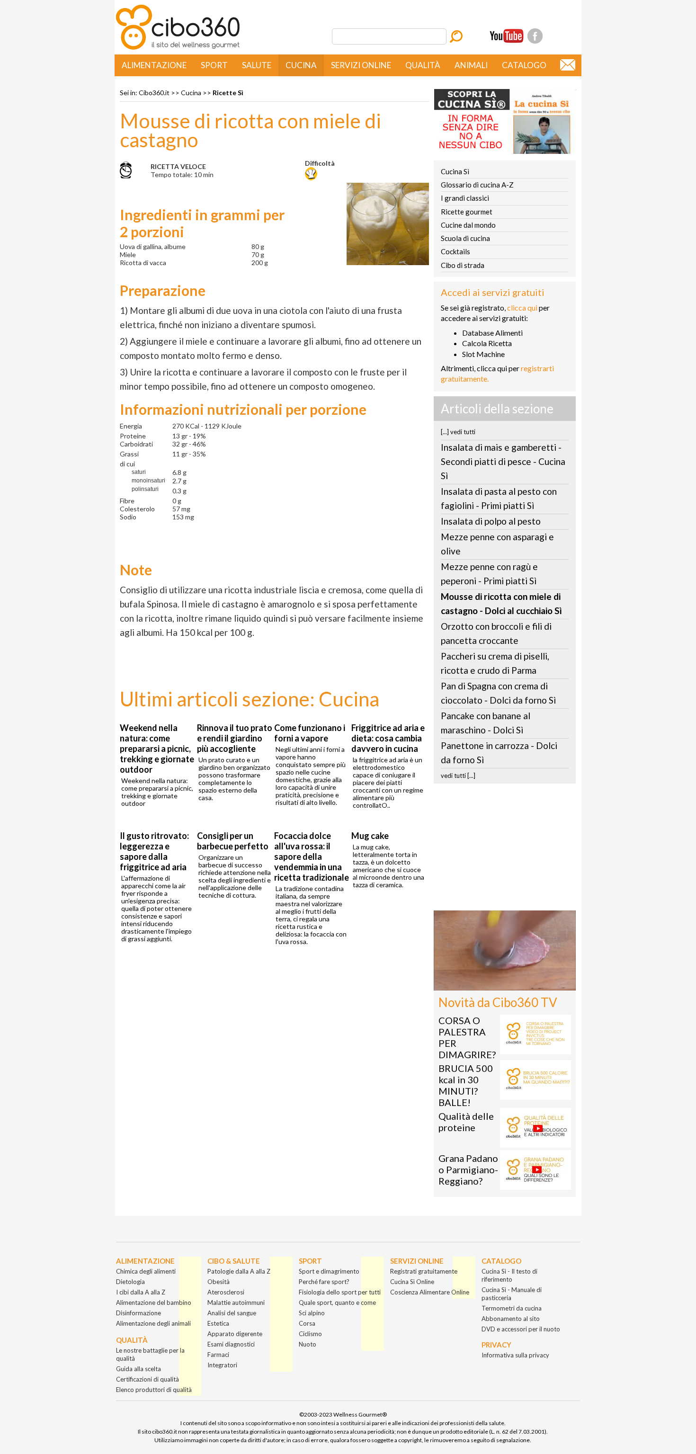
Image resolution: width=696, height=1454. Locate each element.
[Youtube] (506, 36)
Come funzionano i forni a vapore (309, 733)
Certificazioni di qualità (147, 1379)
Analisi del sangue (231, 1313)
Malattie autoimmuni (236, 1302)
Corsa (307, 1323)
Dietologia (130, 1281)
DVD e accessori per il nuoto (521, 1329)
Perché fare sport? (324, 1281)
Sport (214, 65)
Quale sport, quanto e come (337, 1302)
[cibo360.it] (178, 49)
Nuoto (307, 1344)
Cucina (301, 65)
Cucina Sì (455, 171)
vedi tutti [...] (458, 775)
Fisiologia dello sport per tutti (340, 1292)
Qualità (422, 65)
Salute (256, 65)
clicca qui (522, 307)
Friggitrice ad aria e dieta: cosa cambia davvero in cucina (388, 738)
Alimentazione (154, 65)
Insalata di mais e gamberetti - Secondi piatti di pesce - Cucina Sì (503, 461)
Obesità (218, 1281)
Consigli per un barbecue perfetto (232, 840)
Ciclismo (310, 1334)
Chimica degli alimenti (146, 1271)
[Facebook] (535, 36)
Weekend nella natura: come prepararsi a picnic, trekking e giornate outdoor (157, 749)
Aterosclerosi (225, 1292)
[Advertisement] (505, 850)
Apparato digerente (234, 1334)
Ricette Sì (228, 93)
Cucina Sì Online (412, 1281)
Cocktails (455, 251)
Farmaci (218, 1354)
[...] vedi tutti (458, 432)
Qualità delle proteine (466, 1121)
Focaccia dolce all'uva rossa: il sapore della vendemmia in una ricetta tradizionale (311, 856)
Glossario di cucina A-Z (477, 184)
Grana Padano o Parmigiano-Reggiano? (468, 1169)
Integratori (222, 1365)
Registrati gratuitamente (423, 1271)
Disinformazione (138, 1313)
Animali (471, 65)
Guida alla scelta (138, 1369)
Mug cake (370, 835)
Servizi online (361, 65)
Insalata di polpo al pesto (491, 521)
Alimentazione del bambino (153, 1302)
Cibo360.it (154, 93)
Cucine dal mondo (468, 225)
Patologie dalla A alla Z (238, 1271)
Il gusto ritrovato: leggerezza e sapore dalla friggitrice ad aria (154, 851)
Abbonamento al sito (511, 1318)
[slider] (494, 983)
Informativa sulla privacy (515, 1355)
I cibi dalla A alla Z (140, 1292)
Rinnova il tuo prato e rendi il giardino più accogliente (234, 738)
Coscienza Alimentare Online (429, 1292)
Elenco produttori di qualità (154, 1389)
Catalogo (524, 65)
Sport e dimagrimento (329, 1271)
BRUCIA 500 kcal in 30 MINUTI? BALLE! (465, 1085)
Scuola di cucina (465, 238)
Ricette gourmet (466, 211)
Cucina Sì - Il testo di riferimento (509, 1275)
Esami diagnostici (231, 1344)
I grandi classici (465, 198)
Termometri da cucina (512, 1308)
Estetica (218, 1323)
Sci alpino (312, 1313)
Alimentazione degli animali (153, 1323)
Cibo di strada (462, 265)
